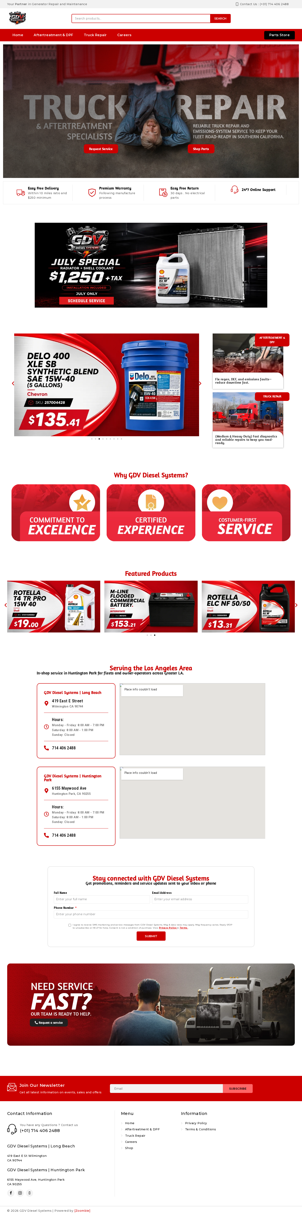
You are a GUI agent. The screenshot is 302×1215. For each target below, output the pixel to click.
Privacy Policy (168, 928)
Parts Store (279, 35)
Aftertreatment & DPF (53, 35)
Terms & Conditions (200, 1129)
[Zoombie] (82, 1211)
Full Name (60, 893)
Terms (184, 928)
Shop (129, 1148)
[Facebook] (10, 1193)
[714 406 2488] (46, 747)
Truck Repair (95, 35)
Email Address (162, 893)
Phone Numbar (64, 908)
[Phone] (29, 1193)
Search (220, 18)
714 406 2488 (64, 747)
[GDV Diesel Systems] (17, 18)
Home (18, 35)
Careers (124, 35)
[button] (13, 383)
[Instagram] (20, 1193)
